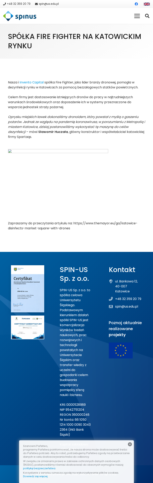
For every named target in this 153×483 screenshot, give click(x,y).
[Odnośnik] (147, 4)
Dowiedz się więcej (35, 476)
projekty (117, 335)
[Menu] (137, 16)
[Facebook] (136, 4)
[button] (147, 16)
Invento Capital (32, 82)
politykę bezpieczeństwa (39, 468)
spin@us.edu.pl (126, 306)
